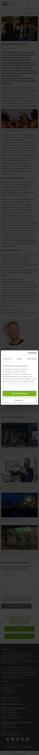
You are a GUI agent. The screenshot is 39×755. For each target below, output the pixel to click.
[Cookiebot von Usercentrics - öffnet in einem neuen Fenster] (28, 353)
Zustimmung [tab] (6, 359)
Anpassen (18, 400)
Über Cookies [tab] (32, 359)
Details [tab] (19, 359)
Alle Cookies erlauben (19, 393)
